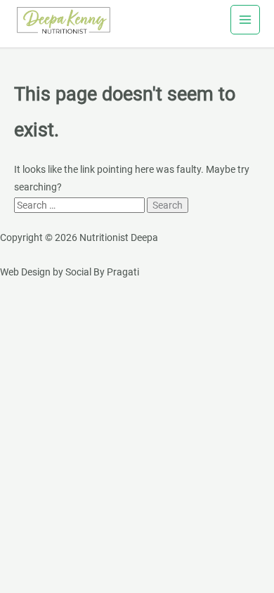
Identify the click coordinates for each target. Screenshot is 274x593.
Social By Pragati (102, 272)
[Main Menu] (245, 20)
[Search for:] (80, 205)
